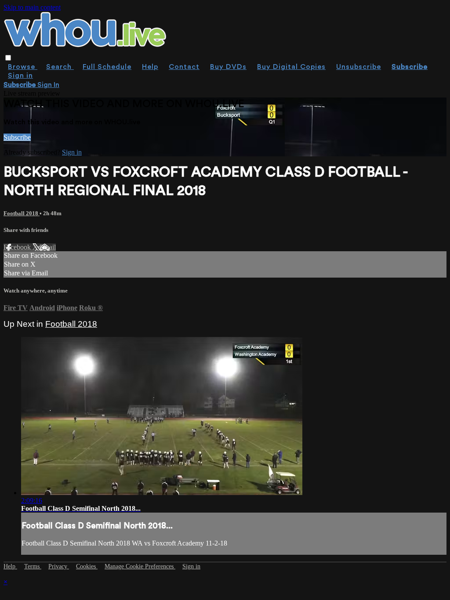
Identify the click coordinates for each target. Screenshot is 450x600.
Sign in (20, 75)
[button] (8, 58)
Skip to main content (32, 7)
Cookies (87, 566)
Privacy (58, 566)
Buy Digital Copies (291, 66)
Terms (32, 566)
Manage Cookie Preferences (140, 566)
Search (60, 66)
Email (48, 247)
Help (150, 66)
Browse (22, 66)
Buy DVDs (228, 66)
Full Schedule (107, 66)
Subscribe (17, 137)
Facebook (18, 247)
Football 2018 (22, 213)
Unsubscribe (358, 66)
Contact (184, 66)
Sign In (48, 84)
